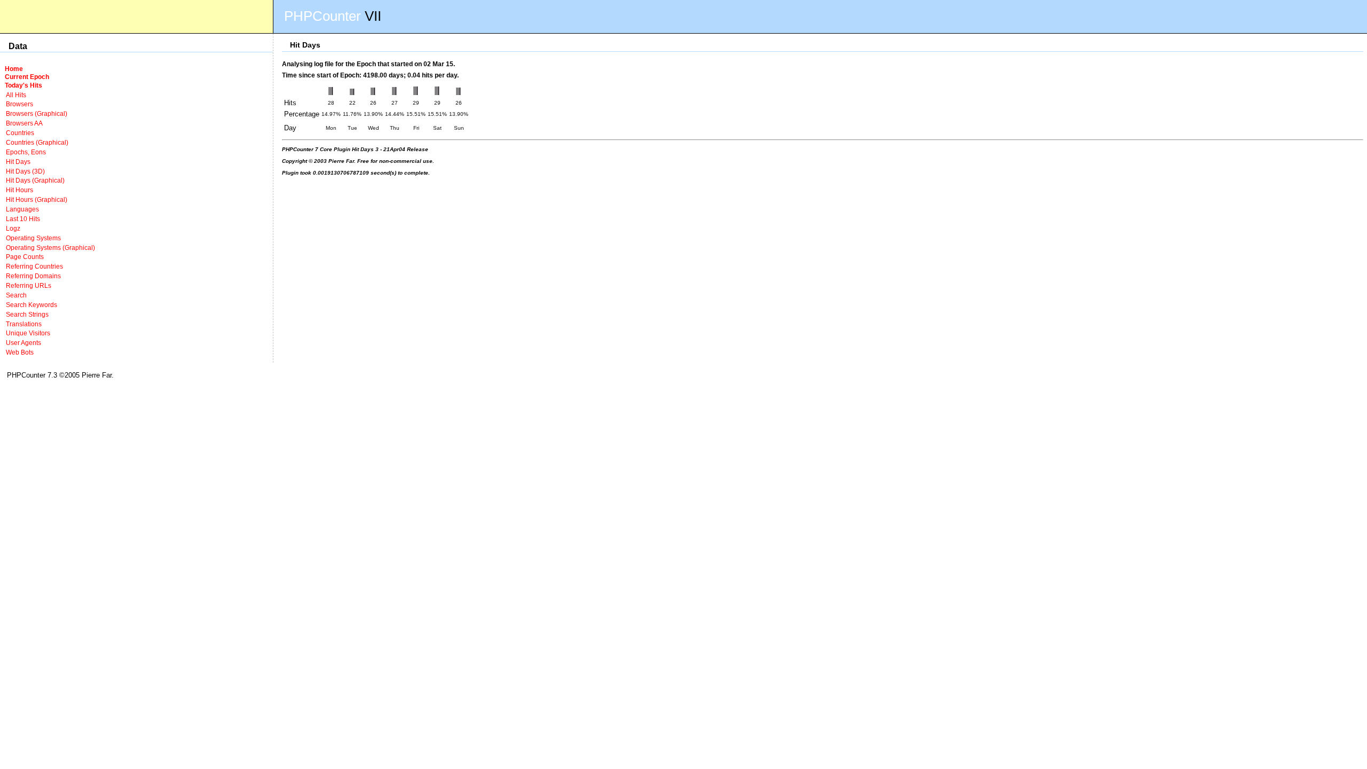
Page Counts (25, 256)
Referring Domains (33, 275)
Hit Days (18, 161)
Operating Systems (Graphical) (50, 247)
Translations (24, 323)
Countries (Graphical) (37, 142)
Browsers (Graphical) (36, 113)
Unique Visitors (28, 332)
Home (14, 68)
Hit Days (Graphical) (35, 180)
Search (16, 295)
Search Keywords (31, 304)
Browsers (19, 103)
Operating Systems (33, 237)
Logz (13, 228)
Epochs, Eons (26, 151)
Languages (22, 209)
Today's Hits (23, 85)
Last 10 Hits (23, 218)
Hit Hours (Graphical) (36, 199)
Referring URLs (28, 285)
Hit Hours (19, 189)
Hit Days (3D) (25, 171)
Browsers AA (24, 123)
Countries (20, 132)
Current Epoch (27, 76)
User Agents (23, 342)
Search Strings (27, 314)
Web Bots (20, 352)
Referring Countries (34, 266)
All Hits (16, 94)
